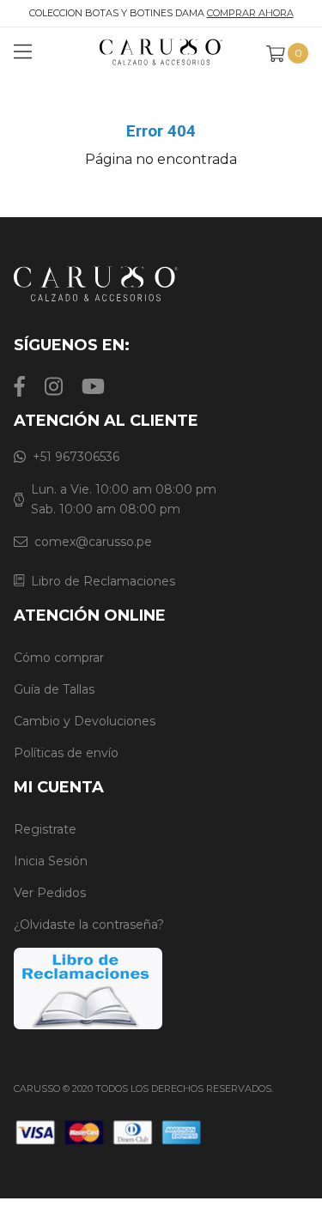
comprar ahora (250, 13)
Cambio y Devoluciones (84, 721)
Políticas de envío (66, 753)
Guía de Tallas (54, 689)
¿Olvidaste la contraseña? (89, 924)
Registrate (45, 829)
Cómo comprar (59, 657)
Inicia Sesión (51, 861)
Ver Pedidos (50, 893)
